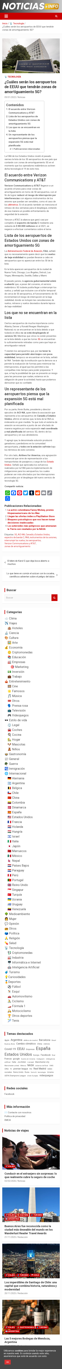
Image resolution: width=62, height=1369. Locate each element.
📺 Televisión (17, 710)
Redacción (23, 1237)
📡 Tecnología (13, 77)
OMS (51, 1065)
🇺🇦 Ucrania (15, 899)
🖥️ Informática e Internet (24, 962)
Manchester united (12, 1066)
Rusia (27, 1072)
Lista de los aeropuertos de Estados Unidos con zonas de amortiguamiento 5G (24, 120)
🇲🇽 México (15, 856)
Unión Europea (32, 1076)
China (39, 1044)
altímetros (13, 204)
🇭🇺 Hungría (15, 831)
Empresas (30, 1049)
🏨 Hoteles (15, 628)
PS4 (30, 1069)
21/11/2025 (10, 1237)
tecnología (42, 1072)
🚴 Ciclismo (16, 1001)
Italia (14, 1062)
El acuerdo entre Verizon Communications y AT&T (22, 111)
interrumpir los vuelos (15, 540)
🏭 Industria (15, 957)
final (53, 1055)
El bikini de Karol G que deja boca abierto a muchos (28, 562)
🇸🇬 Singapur (15, 890)
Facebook (46, 1055)
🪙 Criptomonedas (20, 652)
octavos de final (41, 1065)
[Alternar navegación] (6, 16)
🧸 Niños (14, 749)
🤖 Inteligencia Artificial (23, 967)
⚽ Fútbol (14, 986)
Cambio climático (26, 1043)
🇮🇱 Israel (13, 836)
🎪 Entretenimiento (17, 681)
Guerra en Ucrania (28, 1059)
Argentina (16, 1039)
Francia (8, 1059)
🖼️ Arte (13, 642)
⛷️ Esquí (13, 991)
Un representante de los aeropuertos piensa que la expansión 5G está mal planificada (23, 140)
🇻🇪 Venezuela (17, 909)
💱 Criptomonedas (20, 953)
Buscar (54, 597)
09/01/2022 (10, 97)
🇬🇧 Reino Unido (18, 885)
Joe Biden (21, 1062)
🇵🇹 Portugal (15, 880)
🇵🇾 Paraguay (16, 870)
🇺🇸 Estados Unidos (20, 817)
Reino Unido (18, 1072)
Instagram (41, 1059)
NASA (30, 1065)
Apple (7, 1040)
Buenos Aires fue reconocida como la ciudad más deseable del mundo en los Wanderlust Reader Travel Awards (29, 1230)
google (16, 1059)
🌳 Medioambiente (17, 914)
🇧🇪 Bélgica (15, 788)
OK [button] (7, 1362)
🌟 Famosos (16, 691)
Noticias (21, 97)
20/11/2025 (10, 1293)
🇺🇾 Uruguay (15, 904)
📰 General (12, 759)
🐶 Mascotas (16, 744)
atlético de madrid (31, 1040)
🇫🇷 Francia (15, 822)
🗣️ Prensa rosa (18, 705)
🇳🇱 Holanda (15, 827)
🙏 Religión (12, 938)
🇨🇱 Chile (13, 793)
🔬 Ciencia (12, 633)
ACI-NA (21, 534)
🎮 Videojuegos (18, 715)
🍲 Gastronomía (15, 754)
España (43, 1048)
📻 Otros (10, 928)
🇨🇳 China (13, 798)
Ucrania (50, 1072)
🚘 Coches (15, 730)
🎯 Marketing (19, 667)
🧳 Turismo (12, 972)
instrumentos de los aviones (43, 537)
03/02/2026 (10, 1181)
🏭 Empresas (16, 662)
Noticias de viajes (16, 1130)
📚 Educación (17, 657)
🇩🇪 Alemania (16, 778)
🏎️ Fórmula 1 (16, 1006)
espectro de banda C (14, 537)
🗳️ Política (12, 933)
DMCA (8, 1120)
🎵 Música (15, 696)
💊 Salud (10, 943)
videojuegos (46, 1075)
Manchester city (42, 1062)
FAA (27, 537)
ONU (7, 1069)
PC (11, 1069)
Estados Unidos (18, 1054)
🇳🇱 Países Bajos (18, 865)
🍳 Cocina (14, 735)
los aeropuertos (33, 540)
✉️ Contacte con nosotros (18, 1112)
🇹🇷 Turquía (15, 894)
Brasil (54, 1040)
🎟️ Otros (13, 701)
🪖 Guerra (11, 764)
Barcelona (44, 1039)
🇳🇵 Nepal (14, 860)
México (23, 1065)
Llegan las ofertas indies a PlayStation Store (31, 516)
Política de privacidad (15, 1116)
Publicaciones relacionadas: (27, 149)
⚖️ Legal (13, 725)
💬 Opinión (12, 923)
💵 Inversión (16, 672)
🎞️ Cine (13, 686)
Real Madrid (39, 1068)
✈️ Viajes (11, 623)
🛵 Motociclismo (19, 1011)
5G (39, 339)
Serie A (33, 1072)
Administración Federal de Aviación (25, 251)
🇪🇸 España (15, 812)
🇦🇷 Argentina (16, 783)
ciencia (46, 1044)
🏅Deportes (13, 982)
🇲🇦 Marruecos (17, 851)
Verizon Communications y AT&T (20, 543)
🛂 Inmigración (15, 768)
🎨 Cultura (11, 638)
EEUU (21, 1049)
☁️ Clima (11, 618)
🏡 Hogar (14, 739)
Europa (36, 1055)
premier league (20, 1068)
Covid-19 (10, 1049)
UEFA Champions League (15, 1076)
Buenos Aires (10, 1044)
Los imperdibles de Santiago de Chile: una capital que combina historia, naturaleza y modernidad (31, 1286)
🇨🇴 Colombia (16, 802)
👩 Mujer (11, 919)
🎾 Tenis (13, 1020)
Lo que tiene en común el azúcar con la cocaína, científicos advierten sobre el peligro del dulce (30, 575)
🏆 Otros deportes (20, 1016)
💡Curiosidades (15, 977)
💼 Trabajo (15, 676)
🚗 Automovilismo (20, 996)
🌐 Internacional (15, 773)
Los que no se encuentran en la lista (24, 129)
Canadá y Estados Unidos (38, 534)
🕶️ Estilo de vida (16, 720)
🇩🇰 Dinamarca (17, 807)
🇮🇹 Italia (13, 841)
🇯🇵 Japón (14, 846)
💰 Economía (13, 647)
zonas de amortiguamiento (17, 546)
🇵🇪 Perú (13, 875)
